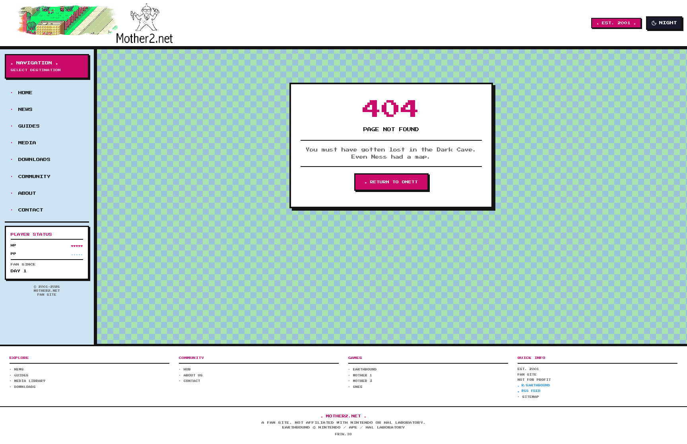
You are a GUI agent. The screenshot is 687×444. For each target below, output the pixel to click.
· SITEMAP (528, 397)
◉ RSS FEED (529, 391)
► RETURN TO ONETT (391, 182)
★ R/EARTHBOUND (534, 385)
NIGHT (668, 23)
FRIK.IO (343, 434)
